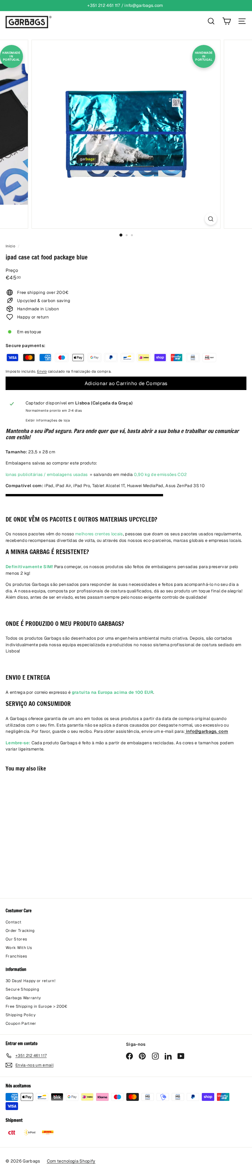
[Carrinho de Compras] (226, 21)
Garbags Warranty (23, 997)
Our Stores (16, 939)
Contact (13, 922)
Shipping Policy (20, 1015)
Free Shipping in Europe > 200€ (37, 1006)
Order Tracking (20, 930)
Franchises (16, 956)
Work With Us (19, 947)
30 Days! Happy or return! (30, 980)
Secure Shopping (22, 989)
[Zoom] (211, 219)
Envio (42, 371)
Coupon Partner (21, 1023)
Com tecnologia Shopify (71, 1161)
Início (11, 246)
